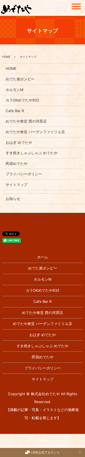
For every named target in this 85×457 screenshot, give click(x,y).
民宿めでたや (16, 163)
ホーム (42, 257)
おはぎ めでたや (19, 142)
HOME (6, 56)
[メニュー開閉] (76, 6)
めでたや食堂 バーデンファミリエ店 (35, 132)
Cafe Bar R (15, 110)
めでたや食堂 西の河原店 (26, 121)
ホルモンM (14, 89)
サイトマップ (16, 184)
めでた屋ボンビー (20, 79)
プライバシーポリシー (24, 174)
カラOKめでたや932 (22, 100)
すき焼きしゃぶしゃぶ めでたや (32, 153)
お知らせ (13, 198)
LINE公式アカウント (45, 452)
